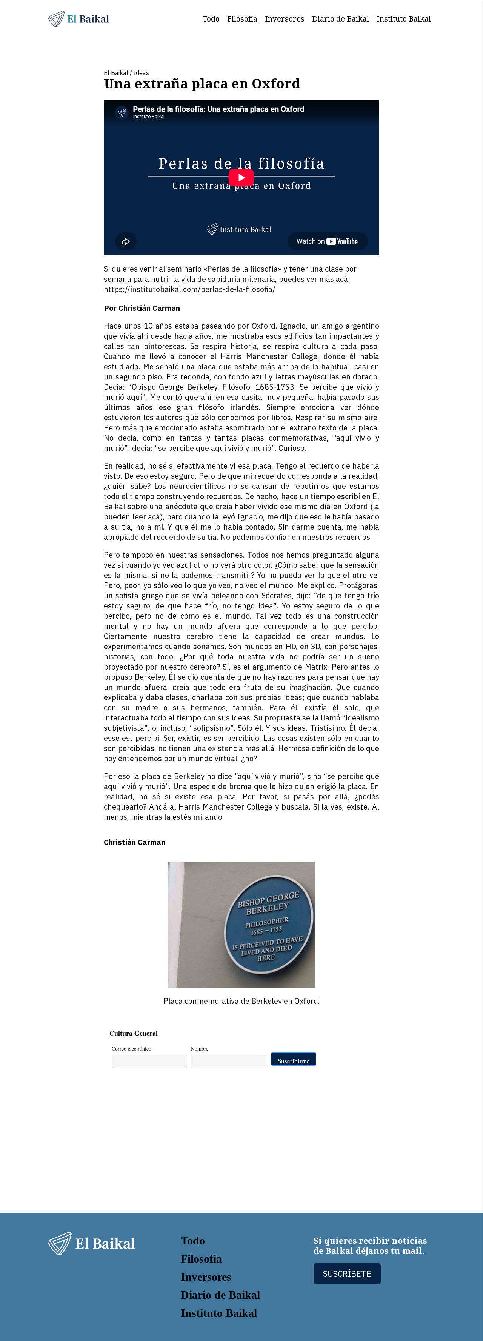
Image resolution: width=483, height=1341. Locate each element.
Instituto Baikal (404, 19)
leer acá (146, 517)
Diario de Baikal (340, 19)
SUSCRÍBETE (347, 1273)
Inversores (285, 19)
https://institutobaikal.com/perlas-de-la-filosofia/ (189, 289)
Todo (211, 19)
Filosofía (242, 19)
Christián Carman (149, 308)
